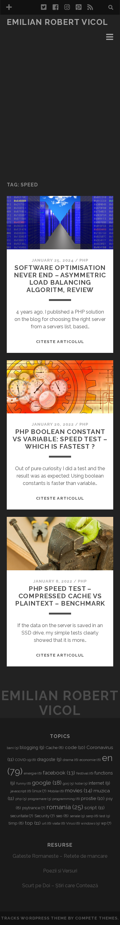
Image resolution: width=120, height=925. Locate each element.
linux (39, 791)
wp (106, 823)
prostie (93, 798)
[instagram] (67, 7)
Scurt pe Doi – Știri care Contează (60, 885)
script (94, 807)
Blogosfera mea (29, 31)
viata (58, 823)
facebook (59, 773)
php (20, 799)
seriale (77, 816)
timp (16, 823)
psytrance (33, 808)
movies (78, 790)
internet (99, 783)
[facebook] (55, 7)
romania (64, 807)
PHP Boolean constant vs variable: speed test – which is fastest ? (60, 439)
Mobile (56, 791)
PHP (83, 260)
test (104, 816)
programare (39, 799)
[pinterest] (78, 7)
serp (92, 816)
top (33, 823)
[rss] (90, 7)
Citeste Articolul (60, 341)
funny (23, 783)
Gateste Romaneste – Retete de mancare (60, 856)
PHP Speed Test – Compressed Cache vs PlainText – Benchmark (60, 596)
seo (62, 815)
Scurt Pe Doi (24, 46)
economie (90, 760)
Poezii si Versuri (60, 871)
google (47, 782)
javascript (20, 791)
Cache (55, 747)
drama (70, 760)
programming (66, 799)
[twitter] (43, 7)
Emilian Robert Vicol (57, 22)
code (75, 747)
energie (33, 773)
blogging (32, 747)
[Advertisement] (60, 111)
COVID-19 (25, 760)
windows (90, 823)
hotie (81, 783)
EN (11, 38)
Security (44, 816)
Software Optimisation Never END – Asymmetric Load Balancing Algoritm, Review (60, 279)
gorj (68, 783)
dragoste (49, 759)
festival (84, 773)
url (46, 823)
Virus (73, 823)
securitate (21, 816)
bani (12, 748)
